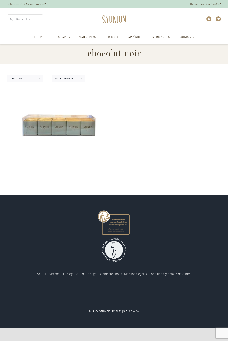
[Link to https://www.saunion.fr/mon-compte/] (208, 18)
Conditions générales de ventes (170, 274)
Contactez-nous (111, 274)
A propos (55, 274)
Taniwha (133, 311)
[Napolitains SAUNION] (58, 126)
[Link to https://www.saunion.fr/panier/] (218, 18)
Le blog (68, 274)
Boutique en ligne (86, 274)
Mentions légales (135, 274)
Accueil (42, 274)
